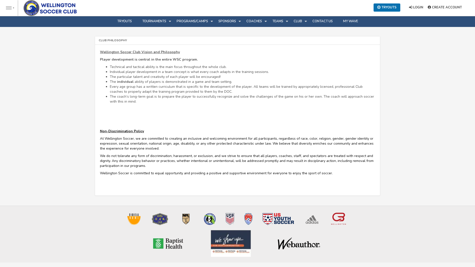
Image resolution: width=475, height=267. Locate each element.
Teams (277, 21)
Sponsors (227, 21)
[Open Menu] (9, 8)
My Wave (350, 21)
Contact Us (322, 21)
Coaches (254, 21)
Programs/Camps (192, 21)
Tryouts (124, 21)
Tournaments (154, 21)
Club (298, 21)
